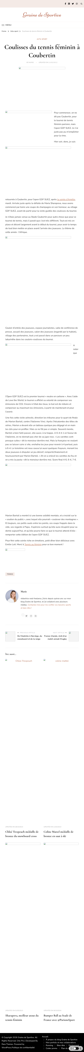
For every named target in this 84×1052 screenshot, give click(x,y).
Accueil (45, 1036)
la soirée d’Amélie (66, 199)
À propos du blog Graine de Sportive (61, 1039)
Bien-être (61, 1045)
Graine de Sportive (42, 14)
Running (49, 1045)
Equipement (74, 1045)
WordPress (6, 1047)
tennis (10, 574)
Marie (31, 62)
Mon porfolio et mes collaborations (61, 1042)
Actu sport (42, 39)
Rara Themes (7, 1044)
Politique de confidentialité (23, 1047)
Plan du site (66, 1048)
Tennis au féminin (33, 544)
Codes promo (51, 1048)
